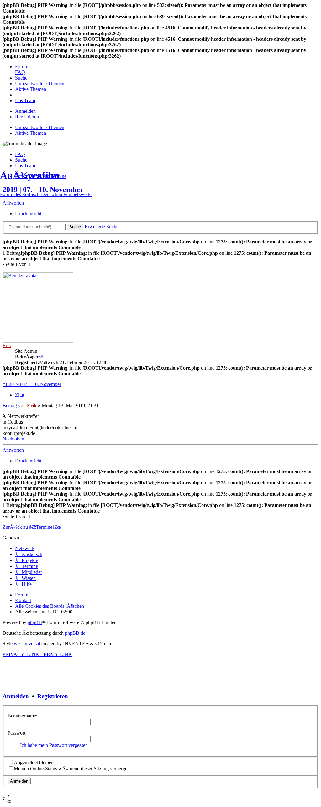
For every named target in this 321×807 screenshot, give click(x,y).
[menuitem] (21, 66)
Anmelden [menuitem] (25, 111)
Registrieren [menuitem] (27, 116)
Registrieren (52, 696)
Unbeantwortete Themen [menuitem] (39, 127)
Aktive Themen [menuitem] (30, 133)
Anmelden (16, 696)
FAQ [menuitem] (20, 154)
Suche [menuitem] (21, 160)
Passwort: (17, 733)
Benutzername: (22, 715)
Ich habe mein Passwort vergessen (54, 745)
